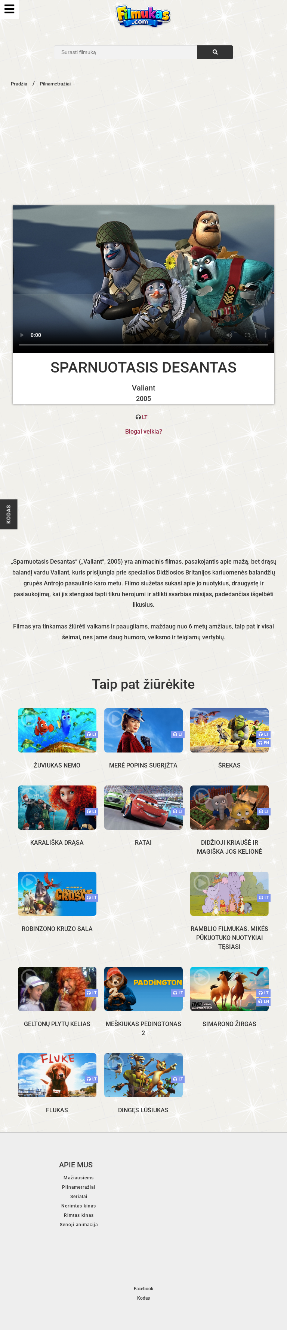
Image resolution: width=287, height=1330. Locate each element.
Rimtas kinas (79, 1215)
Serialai (78, 1196)
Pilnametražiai (78, 1187)
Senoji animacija (79, 1224)
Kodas (9, 514)
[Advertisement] (143, 145)
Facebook (143, 1288)
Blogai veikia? (143, 431)
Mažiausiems (79, 1177)
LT (145, 417)
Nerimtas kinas (78, 1206)
